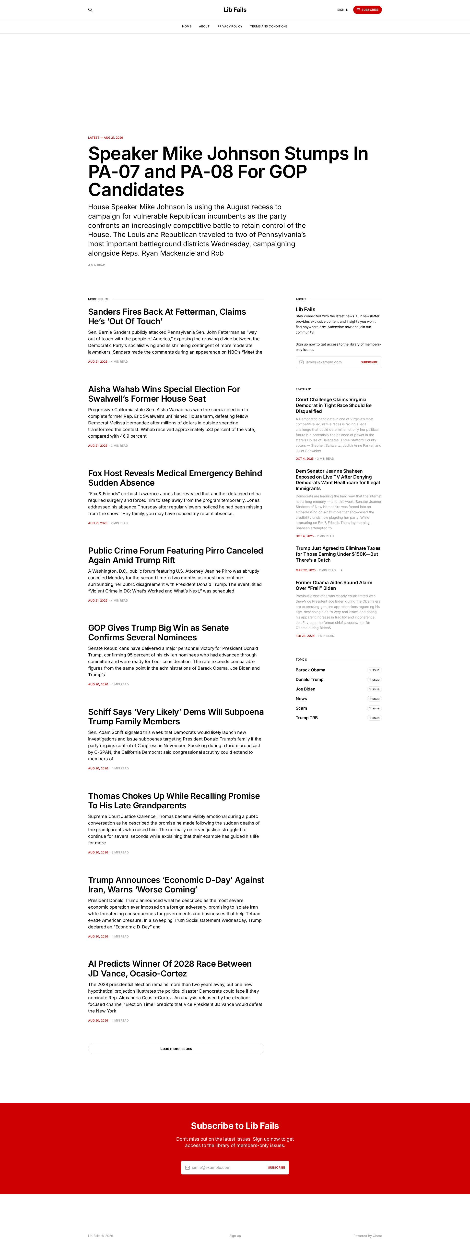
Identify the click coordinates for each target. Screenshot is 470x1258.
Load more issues (176, 1048)
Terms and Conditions (269, 26)
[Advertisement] (235, 70)
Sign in (342, 10)
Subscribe (370, 10)
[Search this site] (90, 9)
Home (186, 26)
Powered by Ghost (367, 1236)
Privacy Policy (230, 26)
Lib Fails (235, 10)
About (204, 26)
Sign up (235, 1236)
